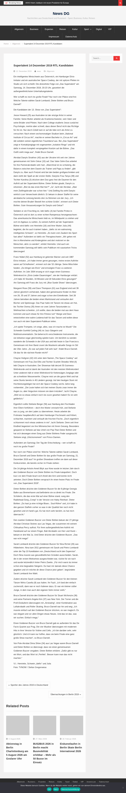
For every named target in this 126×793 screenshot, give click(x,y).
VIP (109, 29)
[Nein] (123, 787)
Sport (86, 29)
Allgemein (19, 29)
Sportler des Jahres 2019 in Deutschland (29, 685)
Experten (49, 29)
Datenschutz (71, 36)
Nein (56, 789)
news (39, 71)
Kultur (75, 29)
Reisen (62, 29)
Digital (99, 29)
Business (34, 29)
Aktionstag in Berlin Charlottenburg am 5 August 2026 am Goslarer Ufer (17, 751)
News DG (61, 13)
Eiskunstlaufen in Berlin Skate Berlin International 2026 (71, 747)
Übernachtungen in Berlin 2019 (65, 694)
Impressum (54, 36)
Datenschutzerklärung (70, 789)
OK (49, 789)
